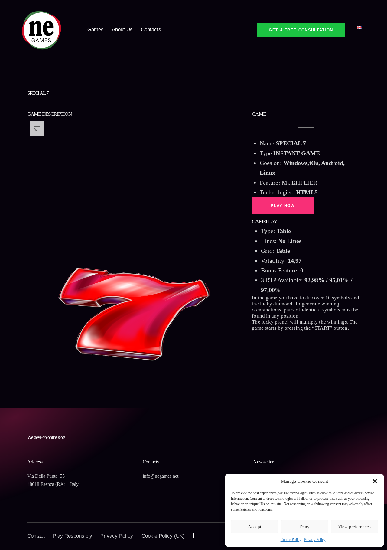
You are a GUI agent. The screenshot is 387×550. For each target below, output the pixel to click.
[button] (375, 481)
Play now (282, 205)
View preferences (354, 526)
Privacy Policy (314, 540)
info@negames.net (160, 476)
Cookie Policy (291, 540)
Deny (304, 526)
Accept (254, 526)
